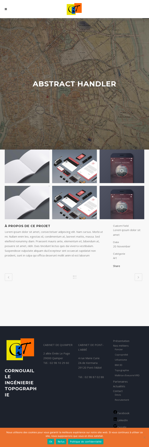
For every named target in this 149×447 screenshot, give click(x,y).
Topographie (122, 370)
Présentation (121, 340)
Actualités (119, 386)
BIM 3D (118, 365)
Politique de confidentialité (86, 441)
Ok (51, 441)
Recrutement (122, 400)
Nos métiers (121, 345)
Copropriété (121, 354)
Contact (118, 391)
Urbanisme (121, 359)
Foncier (119, 349)
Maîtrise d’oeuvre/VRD (127, 375)
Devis (118, 394)
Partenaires (120, 381)
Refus (61, 441)
